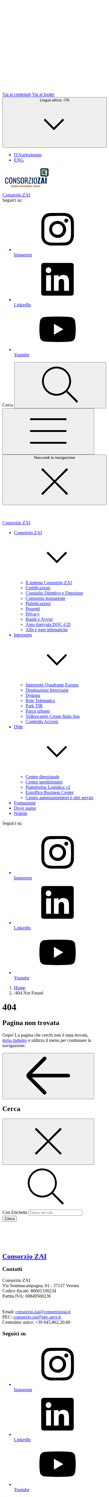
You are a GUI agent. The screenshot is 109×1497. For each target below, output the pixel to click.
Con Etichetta (14, 1212)
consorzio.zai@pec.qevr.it (37, 1316)
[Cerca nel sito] (60, 385)
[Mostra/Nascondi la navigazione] (48, 431)
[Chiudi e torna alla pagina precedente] (48, 1142)
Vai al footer (43, 94)
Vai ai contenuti (16, 94)
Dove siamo (25, 808)
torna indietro (14, 1040)
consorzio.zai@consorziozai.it (42, 1311)
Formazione (25, 802)
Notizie (20, 813)
